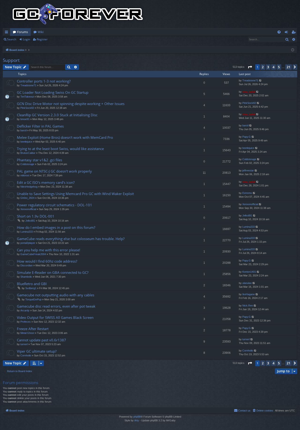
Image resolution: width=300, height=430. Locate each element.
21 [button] (288, 67)
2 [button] (263, 67)
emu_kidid (248, 91)
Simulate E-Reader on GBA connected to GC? (52, 272)
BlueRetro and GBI (32, 283)
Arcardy (25, 310)
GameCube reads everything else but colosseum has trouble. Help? (70, 238)
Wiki (41, 32)
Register (42, 39)
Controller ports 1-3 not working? (44, 81)
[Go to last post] (260, 80)
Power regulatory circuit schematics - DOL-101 (54, 205)
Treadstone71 (28, 85)
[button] (249, 67)
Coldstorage (27, 164)
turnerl (24, 344)
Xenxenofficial (28, 209)
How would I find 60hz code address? (47, 261)
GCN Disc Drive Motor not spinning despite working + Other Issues (70, 103)
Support (11, 60)
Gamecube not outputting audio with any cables (55, 295)
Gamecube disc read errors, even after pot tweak (56, 306)
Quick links (7, 33)
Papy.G (246, 136)
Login (26, 39)
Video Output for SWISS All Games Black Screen (55, 317)
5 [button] (279, 67)
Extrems (247, 193)
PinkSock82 (27, 107)
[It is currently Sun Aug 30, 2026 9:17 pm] (292, 50)
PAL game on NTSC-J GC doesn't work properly (54, 171)
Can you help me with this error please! (48, 250)
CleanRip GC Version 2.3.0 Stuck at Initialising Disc (57, 115)
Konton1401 (249, 271)
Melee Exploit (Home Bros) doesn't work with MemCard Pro (65, 137)
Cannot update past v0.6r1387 (41, 340)
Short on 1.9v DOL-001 (35, 216)
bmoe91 (25, 119)
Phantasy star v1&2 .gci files (39, 160)
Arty (136, 420)
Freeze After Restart (33, 328)
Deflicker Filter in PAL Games (40, 126)
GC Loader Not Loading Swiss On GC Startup (52, 92)
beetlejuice (26, 141)
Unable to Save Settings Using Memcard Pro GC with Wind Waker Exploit (75, 193)
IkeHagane (248, 294)
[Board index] (78, 14)
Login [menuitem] (287, 33)
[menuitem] (279, 32)
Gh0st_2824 (27, 197)
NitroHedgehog (29, 186)
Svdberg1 (30, 288)
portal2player (27, 242)
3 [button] (268, 67)
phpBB (137, 416)
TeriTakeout (27, 96)
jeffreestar (248, 170)
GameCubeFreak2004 (33, 254)
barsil (23, 130)
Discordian (26, 265)
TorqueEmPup (33, 299)
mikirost (24, 175)
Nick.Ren (247, 305)
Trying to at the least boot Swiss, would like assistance (60, 148)
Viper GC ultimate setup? (36, 351)
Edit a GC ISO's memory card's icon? (46, 182)
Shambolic (26, 276)
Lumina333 (26, 231)
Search (11, 39)
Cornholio (25, 355)
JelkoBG (30, 220)
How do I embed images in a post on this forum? (56, 227)
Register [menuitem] (294, 33)
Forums (22, 32)
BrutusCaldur (27, 152)
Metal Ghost (27, 333)
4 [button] (273, 67)
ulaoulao (247, 283)
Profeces (25, 321)
